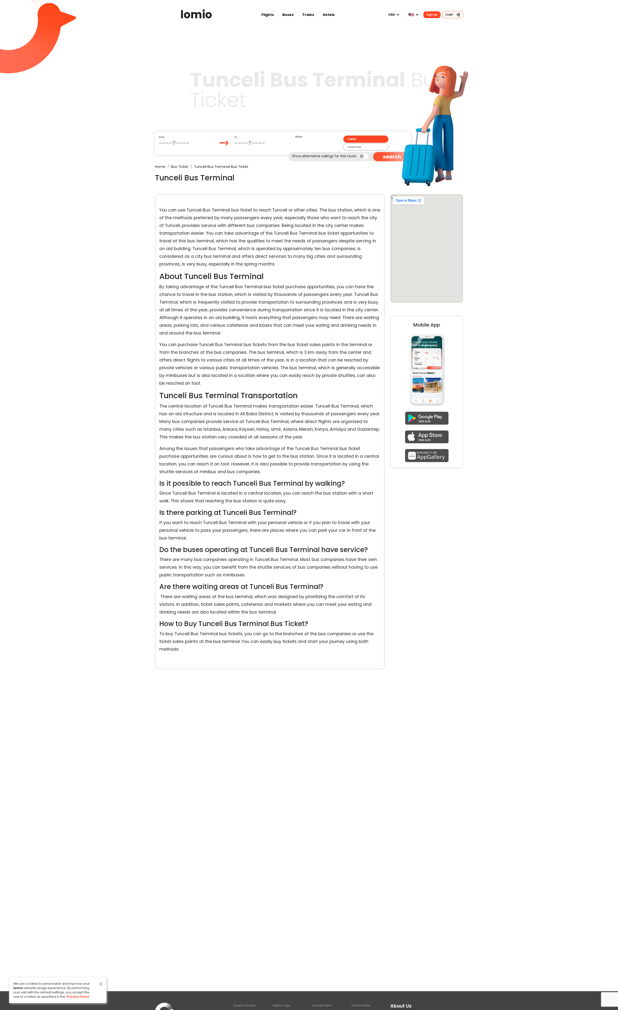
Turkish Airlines (360, 1005)
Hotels (329, 14)
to (236, 137)
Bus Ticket (180, 166)
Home (160, 166)
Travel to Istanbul (244, 1005)
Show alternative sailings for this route (324, 155)
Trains (308, 14)
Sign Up (432, 15)
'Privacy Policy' (78, 997)
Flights (267, 14)
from (162, 137)
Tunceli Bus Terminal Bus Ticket (221, 166)
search (392, 156)
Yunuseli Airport (322, 1005)
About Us (401, 1006)
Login (450, 14)
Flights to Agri (281, 1005)
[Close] (100, 984)
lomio (196, 14)
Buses (288, 14)
